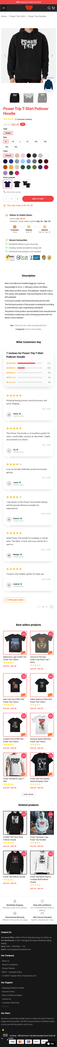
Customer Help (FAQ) (10, 1003)
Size (5, 137)
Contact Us (6, 999)
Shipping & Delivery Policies (13, 988)
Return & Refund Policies (12, 995)
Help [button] (52, 1044)
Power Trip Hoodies (37, 16)
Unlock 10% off (5, 1035)
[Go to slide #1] (14, 98)
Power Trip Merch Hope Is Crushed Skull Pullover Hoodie (40, 879)
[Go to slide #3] (42, 98)
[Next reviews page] (51, 606)
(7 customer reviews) (23, 119)
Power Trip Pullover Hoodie (14, 877)
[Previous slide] (5, 55)
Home (4, 16)
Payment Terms (8, 992)
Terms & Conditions (10, 965)
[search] (49, 8)
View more (28, 794)
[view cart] (53, 8)
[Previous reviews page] (38, 606)
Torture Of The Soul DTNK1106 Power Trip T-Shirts (40, 659)
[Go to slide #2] (28, 98)
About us (5, 961)
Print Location (9, 177)
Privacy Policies (8, 968)
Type (5, 129)
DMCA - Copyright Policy (12, 972)
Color (5, 151)
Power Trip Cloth (17, 16)
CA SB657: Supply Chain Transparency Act (19, 976)
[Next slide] (52, 55)
